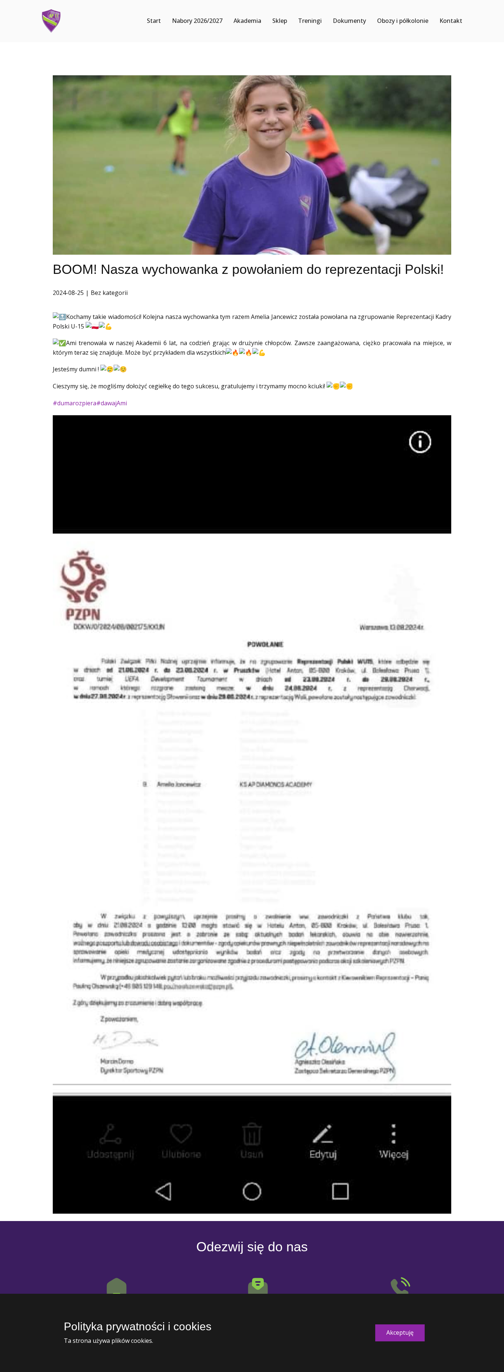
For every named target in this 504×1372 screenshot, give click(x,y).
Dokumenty (349, 21)
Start (154, 21)
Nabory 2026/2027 (197, 21)
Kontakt (450, 21)
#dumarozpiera (74, 403)
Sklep (279, 21)
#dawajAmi (111, 403)
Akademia (247, 21)
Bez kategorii (109, 293)
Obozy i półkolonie (402, 21)
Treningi (310, 21)
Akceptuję (400, 1332)
